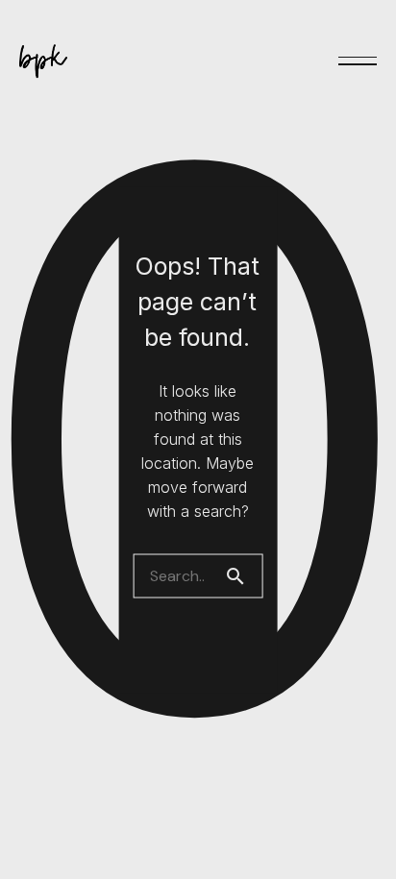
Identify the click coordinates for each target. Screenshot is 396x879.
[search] (243, 575)
